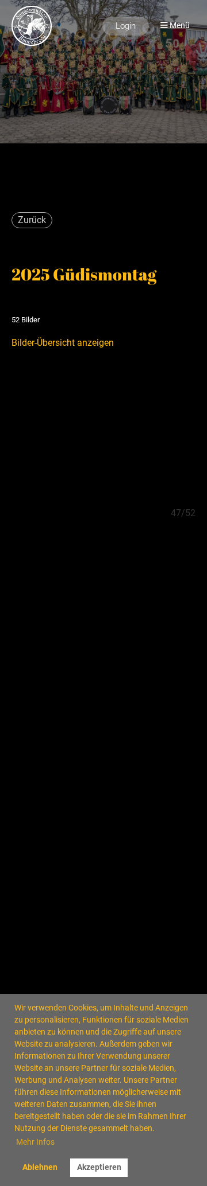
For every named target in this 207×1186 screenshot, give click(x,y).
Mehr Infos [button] (35, 1141)
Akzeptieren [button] (99, 1167)
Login (126, 26)
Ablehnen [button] (39, 1167)
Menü (179, 25)
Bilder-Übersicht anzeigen (63, 342)
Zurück (32, 219)
